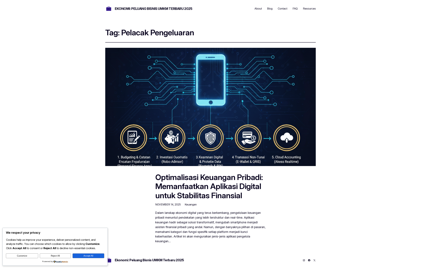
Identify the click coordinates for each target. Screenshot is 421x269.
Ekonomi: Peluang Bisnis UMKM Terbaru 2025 (153, 9)
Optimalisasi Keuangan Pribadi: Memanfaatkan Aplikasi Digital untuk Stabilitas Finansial (209, 186)
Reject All (55, 256)
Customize (22, 256)
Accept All (88, 256)
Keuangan (191, 204)
